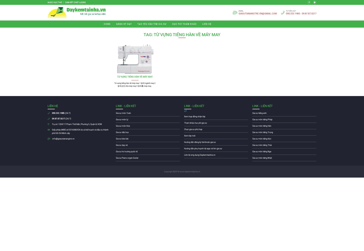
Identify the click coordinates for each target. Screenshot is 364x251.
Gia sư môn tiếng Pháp (284, 120)
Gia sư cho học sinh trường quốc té (148, 152)
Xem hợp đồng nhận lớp (216, 117)
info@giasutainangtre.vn (63, 139)
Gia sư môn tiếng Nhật (284, 158)
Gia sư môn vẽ (148, 145)
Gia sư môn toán (148, 113)
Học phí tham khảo (184, 24)
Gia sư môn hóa (148, 126)
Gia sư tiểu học (148, 133)
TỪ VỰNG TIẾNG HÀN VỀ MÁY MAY (135, 76)
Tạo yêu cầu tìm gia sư (152, 24)
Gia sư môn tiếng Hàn (284, 126)
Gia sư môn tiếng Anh (284, 113)
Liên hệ (206, 24)
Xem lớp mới (216, 136)
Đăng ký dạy (124, 24)
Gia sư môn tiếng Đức (284, 139)
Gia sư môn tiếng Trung (284, 133)
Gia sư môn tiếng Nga (216, 155)
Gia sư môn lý (148, 120)
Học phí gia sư (216, 123)
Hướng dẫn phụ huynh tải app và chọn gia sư (216, 149)
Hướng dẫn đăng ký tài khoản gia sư (216, 142)
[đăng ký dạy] (77, 12)
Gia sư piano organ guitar (148, 158)
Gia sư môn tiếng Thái (284, 145)
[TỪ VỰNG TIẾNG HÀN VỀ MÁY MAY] (134, 59)
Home (107, 24)
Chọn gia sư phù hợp (216, 130)
